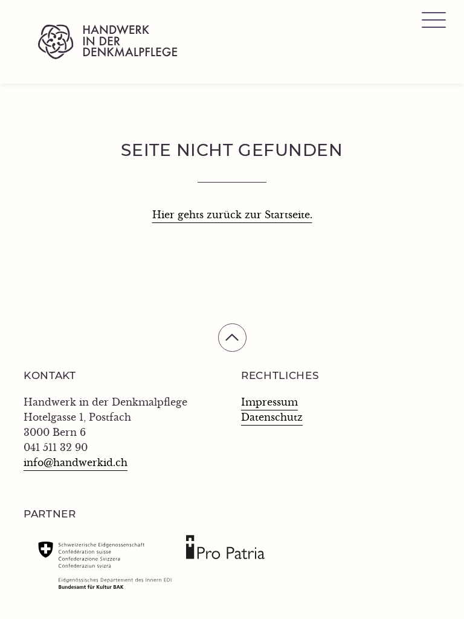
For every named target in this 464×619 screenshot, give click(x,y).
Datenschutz (272, 418)
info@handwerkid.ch (75, 463)
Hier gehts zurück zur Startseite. (232, 215)
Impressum (269, 402)
